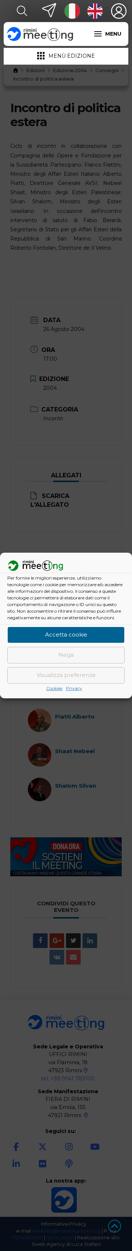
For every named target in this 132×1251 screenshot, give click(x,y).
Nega (66, 655)
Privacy (74, 688)
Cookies (54, 688)
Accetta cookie (66, 634)
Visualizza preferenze (66, 675)
